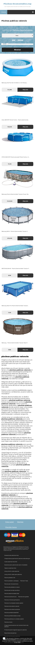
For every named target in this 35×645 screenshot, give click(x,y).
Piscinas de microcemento (11, 584)
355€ (9, 349)
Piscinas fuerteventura (10, 596)
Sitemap (20, 522)
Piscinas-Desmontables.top (17, 4)
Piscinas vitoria (8, 622)
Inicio (3, 12)
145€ (9, 312)
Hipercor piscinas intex (10, 568)
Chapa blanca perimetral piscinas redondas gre (17, 558)
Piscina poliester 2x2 (9, 577)
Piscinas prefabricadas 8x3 (11, 612)
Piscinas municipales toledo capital (13, 603)
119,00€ (9, 127)
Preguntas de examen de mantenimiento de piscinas (16, 626)
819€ (9, 275)
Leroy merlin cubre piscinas (11, 571)
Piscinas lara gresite (23, 596)
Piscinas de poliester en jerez (12, 587)
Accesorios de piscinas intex (11, 555)
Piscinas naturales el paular (11, 606)
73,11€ (9, 164)
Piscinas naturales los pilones (12, 609)
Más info (25, 89)
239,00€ (9, 238)
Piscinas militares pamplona (12, 599)
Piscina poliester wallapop (11, 580)
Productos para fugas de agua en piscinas (15, 629)
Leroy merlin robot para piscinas (13, 574)
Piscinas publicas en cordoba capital (14, 619)
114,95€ (9, 89)
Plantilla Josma (11, 527)
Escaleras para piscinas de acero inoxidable (15, 565)
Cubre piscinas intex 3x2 (10, 561)
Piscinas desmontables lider (11, 593)
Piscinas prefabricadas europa (12, 615)
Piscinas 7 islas (24, 580)
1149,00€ (9, 201)
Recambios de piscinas (10, 633)
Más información (10, 638)
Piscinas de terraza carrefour (12, 590)
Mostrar (17, 50)
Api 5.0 (14, 548)
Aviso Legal (9, 522)
